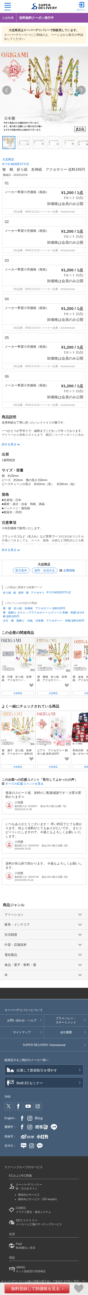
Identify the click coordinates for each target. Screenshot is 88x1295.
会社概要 (66, 1032)
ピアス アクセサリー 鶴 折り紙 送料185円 (53, 752)
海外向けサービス (38, 1199)
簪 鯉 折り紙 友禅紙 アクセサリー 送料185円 (34, 608)
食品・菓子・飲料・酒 (20, 965)
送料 (21, 592)
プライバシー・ (66, 1020)
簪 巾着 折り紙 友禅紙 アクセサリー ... (17, 678)
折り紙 (7, 592)
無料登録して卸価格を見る (35, 1288)
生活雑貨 (11, 934)
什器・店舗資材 (16, 944)
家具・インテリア (17, 924)
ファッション (14, 914)
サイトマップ (22, 1032)
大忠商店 (8, 159)
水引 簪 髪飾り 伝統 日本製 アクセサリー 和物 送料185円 (43, 620)
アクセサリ (37, 592)
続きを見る (9, 444)
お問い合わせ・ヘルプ (22, 1020)
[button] (7, 90)
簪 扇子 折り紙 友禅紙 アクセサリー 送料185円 (17, 753)
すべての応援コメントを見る (24, 783)
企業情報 (69, 570)
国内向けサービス (29, 1194)
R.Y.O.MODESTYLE (15, 164)
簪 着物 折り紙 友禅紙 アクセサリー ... (52, 678)
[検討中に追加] (31, 685)
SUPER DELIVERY (44, 1045)
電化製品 (11, 954)
